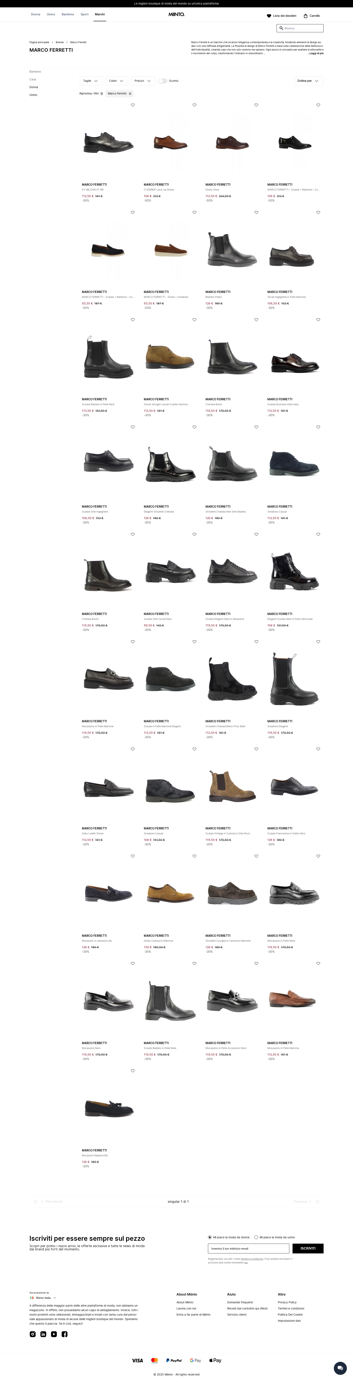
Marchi (100, 14)
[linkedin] (43, 1334)
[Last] (317, 1201)
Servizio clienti (236, 1314)
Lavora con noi (186, 1308)
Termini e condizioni (291, 1308)
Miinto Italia (43, 1297)
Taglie (87, 81)
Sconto (173, 81)
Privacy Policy (287, 1302)
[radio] (210, 1237)
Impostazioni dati (289, 1320)
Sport (84, 14)
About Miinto (184, 1302)
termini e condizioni (252, 1259)
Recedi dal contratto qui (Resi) (247, 1308)
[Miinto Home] (176, 14)
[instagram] (32, 1334)
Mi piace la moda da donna (231, 1237)
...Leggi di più (316, 53)
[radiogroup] (266, 1237)
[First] (36, 1201)
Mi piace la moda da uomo (277, 1237)
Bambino (68, 14)
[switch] (168, 81)
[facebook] (64, 1334)
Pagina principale (39, 42)
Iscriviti (308, 1248)
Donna (35, 14)
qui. (246, 1262)
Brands (60, 42)
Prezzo (139, 81)
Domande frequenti (240, 1302)
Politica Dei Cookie (290, 1314)
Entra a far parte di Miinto (193, 1314)
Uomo (51, 14)
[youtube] (54, 1334)
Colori (113, 81)
